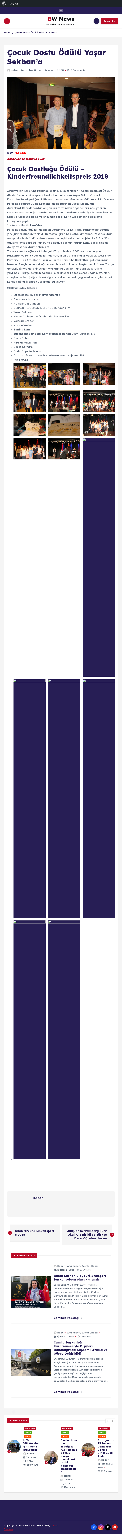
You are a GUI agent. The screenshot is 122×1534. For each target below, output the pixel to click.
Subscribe (109, 21)
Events (85, 1266)
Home (7, 32)
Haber (14, 70)
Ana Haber (27, 70)
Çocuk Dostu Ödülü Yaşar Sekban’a (36, 32)
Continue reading (66, 1317)
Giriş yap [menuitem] (14, 3)
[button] (107, 1421)
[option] (27, 1449)
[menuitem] (4, 3)
